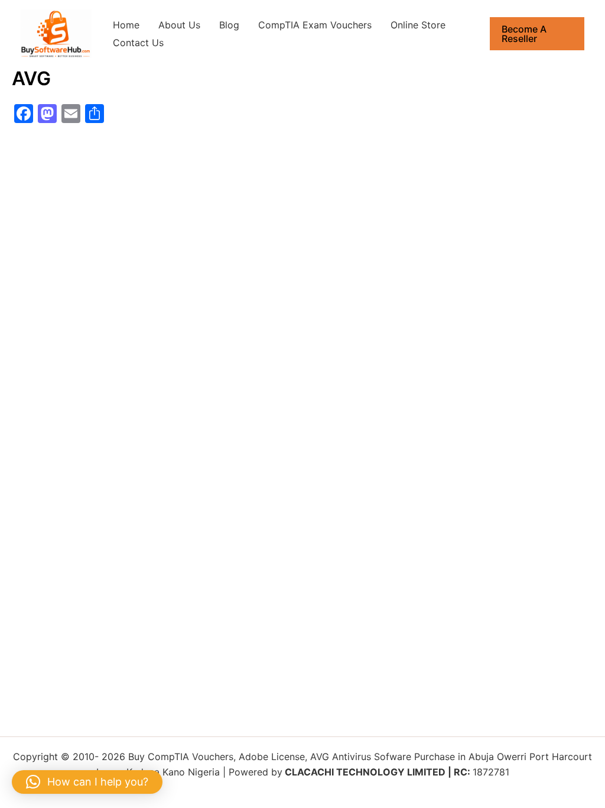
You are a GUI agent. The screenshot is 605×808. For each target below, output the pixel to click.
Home (126, 25)
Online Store (418, 25)
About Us (179, 25)
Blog (229, 25)
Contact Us (138, 43)
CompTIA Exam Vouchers (315, 25)
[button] (537, 33)
